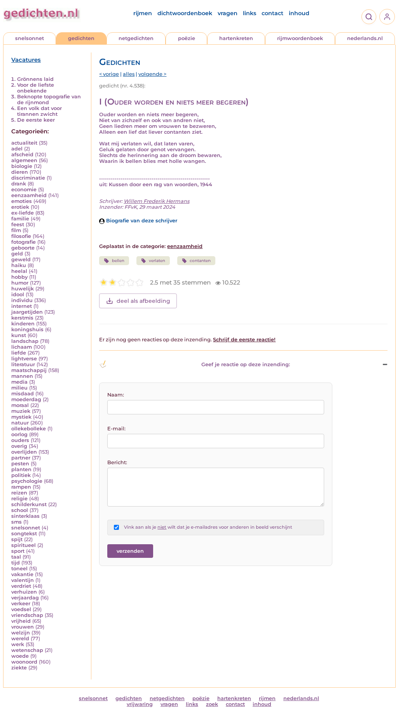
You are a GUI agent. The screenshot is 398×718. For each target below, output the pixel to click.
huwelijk (22, 289)
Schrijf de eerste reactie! (244, 339)
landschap (24, 341)
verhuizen (24, 592)
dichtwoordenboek (184, 13)
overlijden (24, 452)
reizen (19, 493)
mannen (22, 376)
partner (20, 458)
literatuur (23, 364)
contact (272, 13)
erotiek (20, 207)
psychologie (26, 481)
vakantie (22, 574)
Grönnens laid (35, 79)
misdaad (22, 394)
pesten (20, 463)
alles (128, 74)
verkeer (20, 603)
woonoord (24, 662)
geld (17, 254)
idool (17, 294)
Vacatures (26, 59)
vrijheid (21, 621)
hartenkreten (236, 38)
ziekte (19, 668)
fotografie (23, 242)
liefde (18, 353)
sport (17, 551)
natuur (20, 423)
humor (19, 283)
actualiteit (24, 143)
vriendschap (27, 615)
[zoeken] (368, 16)
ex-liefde (22, 213)
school (19, 510)
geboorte (23, 248)
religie (19, 498)
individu (22, 300)
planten (21, 469)
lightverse (24, 359)
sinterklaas (25, 516)
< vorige (109, 74)
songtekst (24, 533)
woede (20, 656)
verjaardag (25, 598)
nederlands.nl (365, 38)
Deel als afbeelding (143, 300)
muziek (20, 411)
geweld (21, 259)
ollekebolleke (28, 428)
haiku (18, 265)
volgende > (152, 74)
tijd (15, 563)
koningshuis (27, 329)
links (249, 13)
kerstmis (22, 318)
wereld (20, 638)
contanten (200, 260)
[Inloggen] (387, 16)
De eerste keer (36, 120)
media (19, 382)
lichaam (21, 347)
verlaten (157, 260)
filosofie (21, 236)
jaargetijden (27, 312)
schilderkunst (29, 504)
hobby (19, 277)
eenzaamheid (29, 195)
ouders (20, 440)
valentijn (22, 580)
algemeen (24, 160)
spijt (17, 539)
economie (24, 189)
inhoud (299, 13)
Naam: (115, 395)
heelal (19, 271)
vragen (227, 13)
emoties (21, 201)
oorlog (19, 434)
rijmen (142, 13)
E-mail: (116, 428)
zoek (212, 704)
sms (16, 522)
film (16, 230)
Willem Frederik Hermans (156, 201)
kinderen (23, 324)
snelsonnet (29, 38)
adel (17, 149)
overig (19, 446)
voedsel (21, 609)
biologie (21, 166)
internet (21, 306)
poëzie (186, 38)
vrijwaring (140, 704)
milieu (19, 388)
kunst (18, 335)
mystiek (21, 417)
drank (18, 184)
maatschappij (29, 370)
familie (20, 219)
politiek (21, 475)
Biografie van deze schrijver (141, 221)
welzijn (20, 633)
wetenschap (27, 650)
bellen (118, 260)
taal (16, 557)
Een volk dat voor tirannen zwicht (39, 111)
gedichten (81, 38)
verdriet (21, 586)
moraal (20, 405)
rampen (21, 487)
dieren (19, 172)
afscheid (22, 154)
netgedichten (136, 38)
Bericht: (117, 462)
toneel (19, 568)
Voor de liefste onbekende (35, 88)
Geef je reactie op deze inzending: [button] (245, 364)
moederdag (26, 399)
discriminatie (28, 178)
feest (17, 224)
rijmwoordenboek (300, 38)
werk (17, 644)
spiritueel (23, 545)
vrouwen (22, 627)
